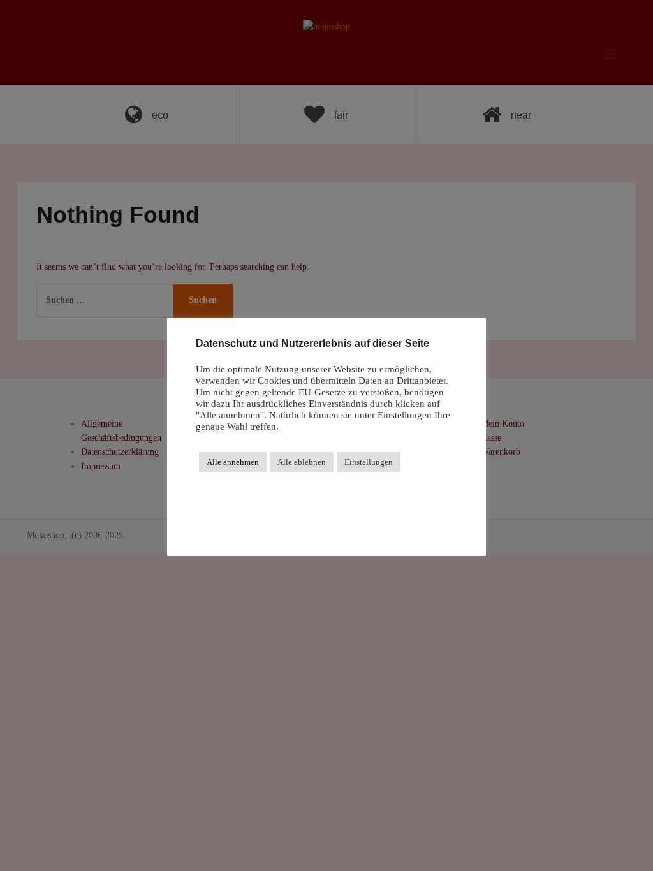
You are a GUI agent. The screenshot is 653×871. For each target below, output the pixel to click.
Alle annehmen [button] (233, 462)
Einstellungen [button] (368, 462)
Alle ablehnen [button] (301, 462)
